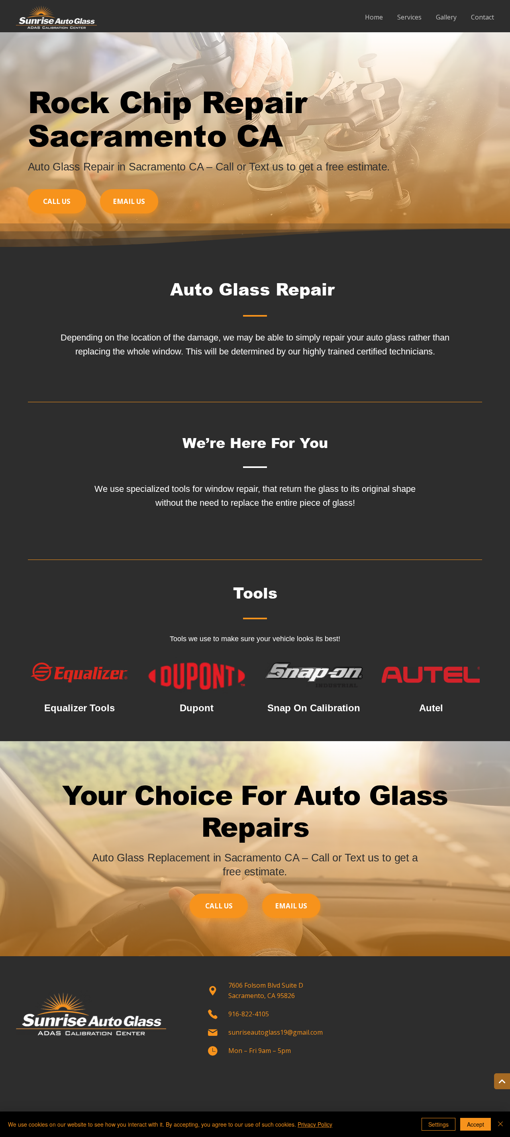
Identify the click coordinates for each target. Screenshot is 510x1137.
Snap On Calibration (313, 708)
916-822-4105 (248, 1014)
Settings (438, 1124)
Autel (431, 708)
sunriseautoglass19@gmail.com (275, 1032)
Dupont (197, 708)
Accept (475, 1124)
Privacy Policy (315, 1124)
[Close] (500, 1124)
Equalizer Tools (79, 708)
